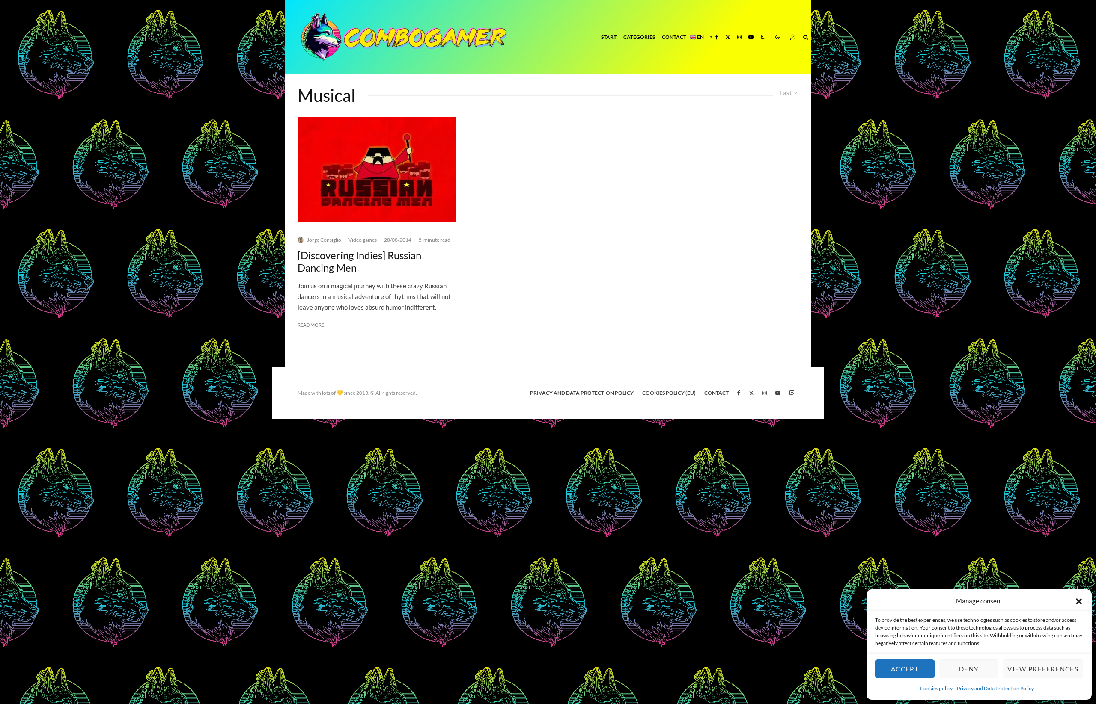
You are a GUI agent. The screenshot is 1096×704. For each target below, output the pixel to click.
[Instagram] (739, 37)
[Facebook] (717, 37)
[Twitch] (763, 37)
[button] (1079, 601)
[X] (728, 37)
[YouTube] (751, 37)
